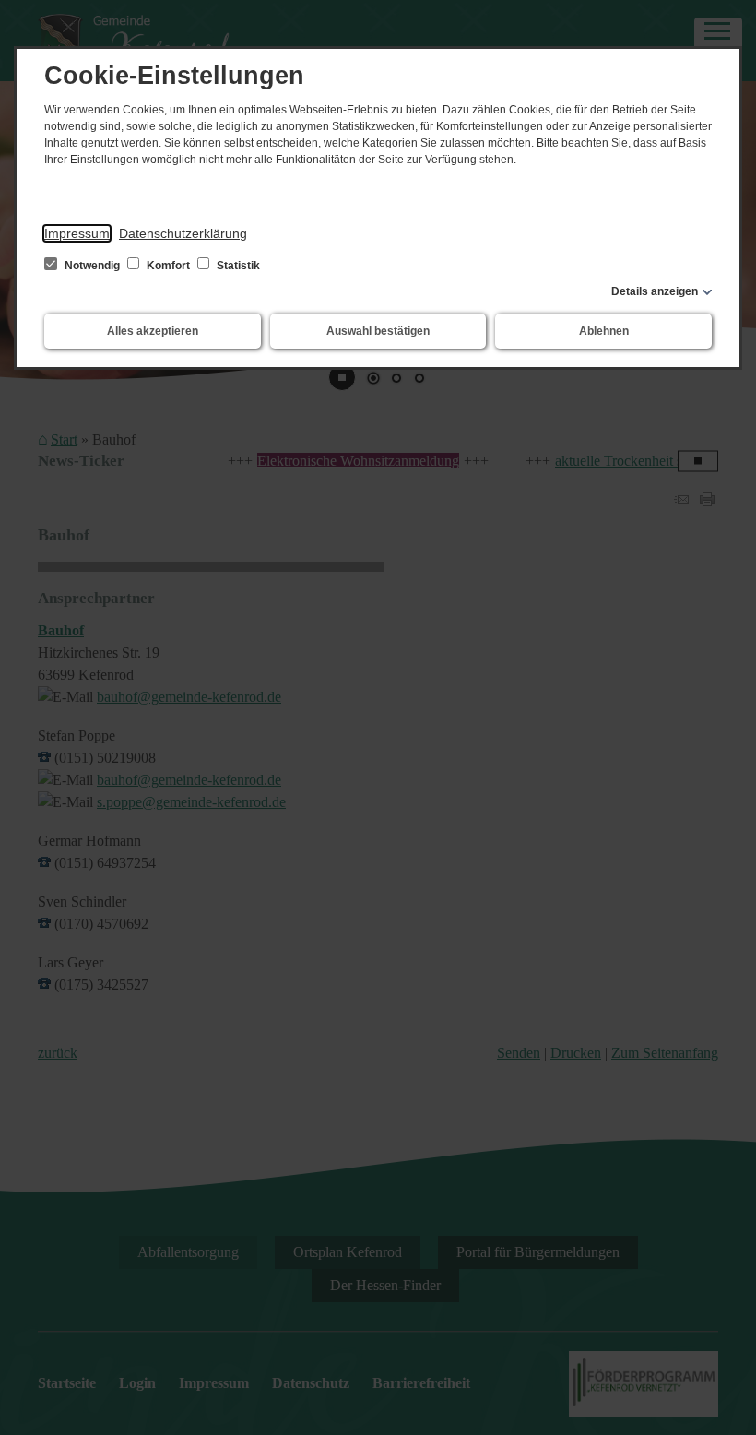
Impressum (77, 233)
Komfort (168, 265)
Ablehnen (604, 331)
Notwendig (92, 265)
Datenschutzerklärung (183, 233)
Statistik (237, 265)
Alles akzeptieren (152, 331)
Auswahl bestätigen (378, 331)
